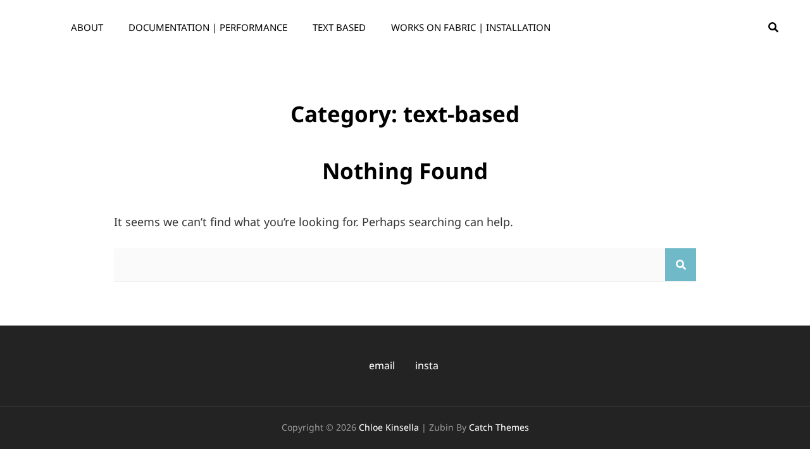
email (382, 365)
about (87, 27)
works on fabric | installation (471, 27)
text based (339, 27)
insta (427, 365)
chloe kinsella (389, 427)
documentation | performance (207, 27)
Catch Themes (499, 427)
